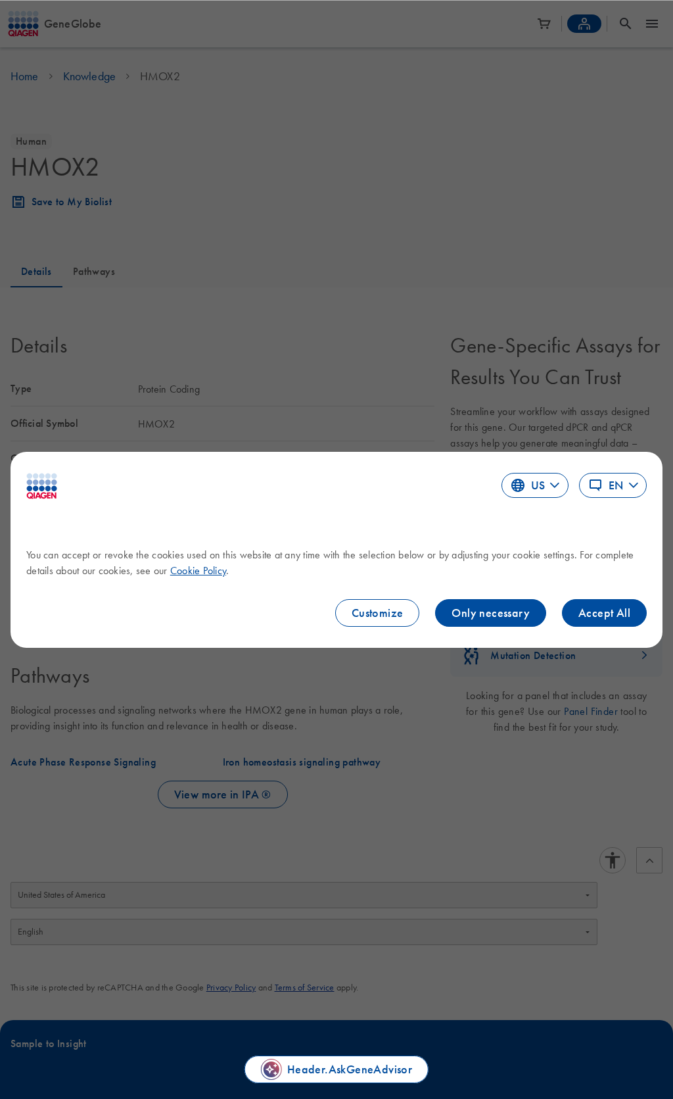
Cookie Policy (198, 570)
